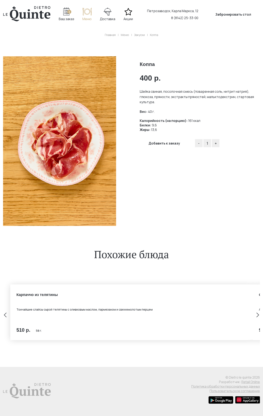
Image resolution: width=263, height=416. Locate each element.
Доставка (107, 19)
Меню (87, 19)
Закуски (139, 35)
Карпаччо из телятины (37, 295)
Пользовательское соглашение (235, 391)
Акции (128, 19)
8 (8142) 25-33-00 (184, 18)
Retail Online (250, 382)
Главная (110, 35)
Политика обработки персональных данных (225, 386)
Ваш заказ (66, 15)
